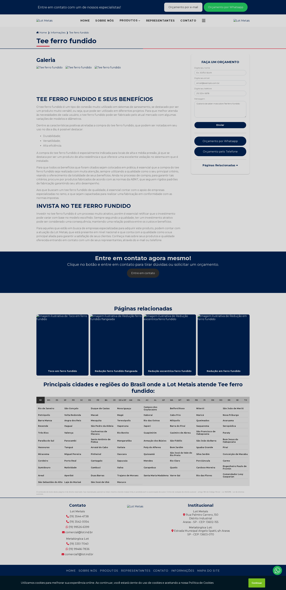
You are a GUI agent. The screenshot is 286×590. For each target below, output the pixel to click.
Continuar (257, 583)
